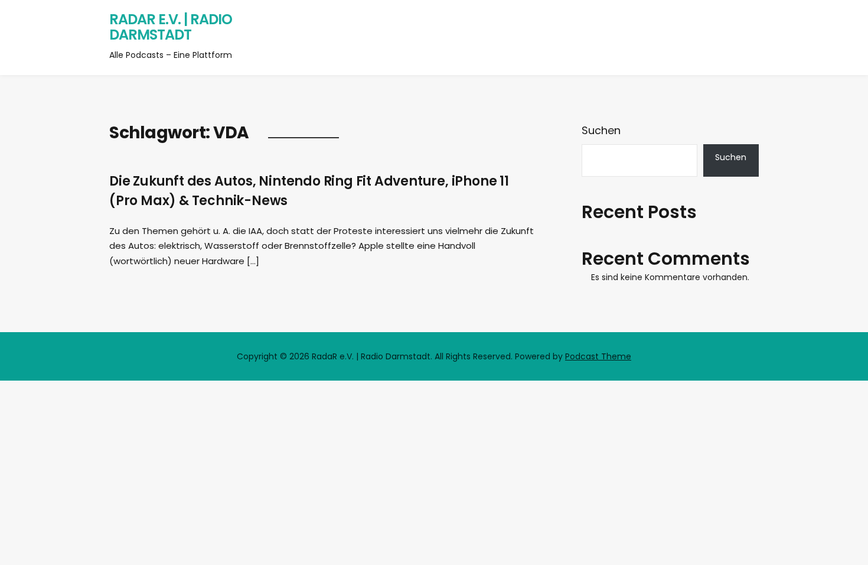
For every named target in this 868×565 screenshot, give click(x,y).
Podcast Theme (598, 356)
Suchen (601, 130)
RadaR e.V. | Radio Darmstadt (170, 26)
